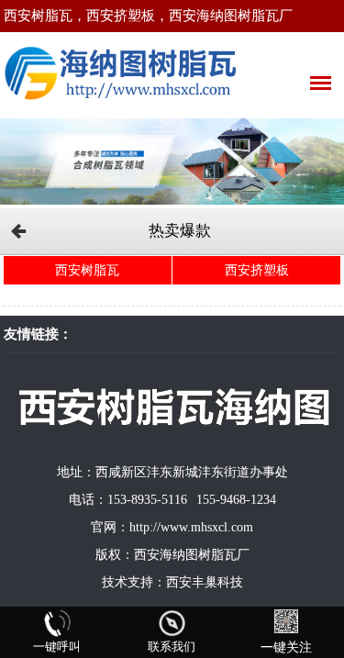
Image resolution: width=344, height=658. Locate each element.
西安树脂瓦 (87, 270)
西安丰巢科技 (204, 582)
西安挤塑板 (257, 270)
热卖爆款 (180, 231)
